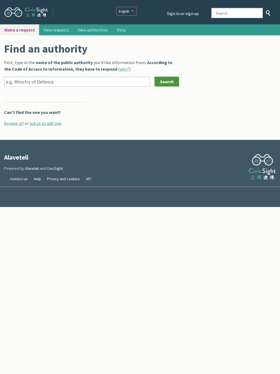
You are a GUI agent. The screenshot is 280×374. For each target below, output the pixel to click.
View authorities (93, 30)
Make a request (19, 30)
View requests (56, 30)
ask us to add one (45, 123)
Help (121, 30)
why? (124, 69)
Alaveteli (79, 11)
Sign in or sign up (183, 13)
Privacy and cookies (63, 178)
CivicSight (55, 168)
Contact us (19, 178)
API (88, 178)
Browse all (14, 123)
